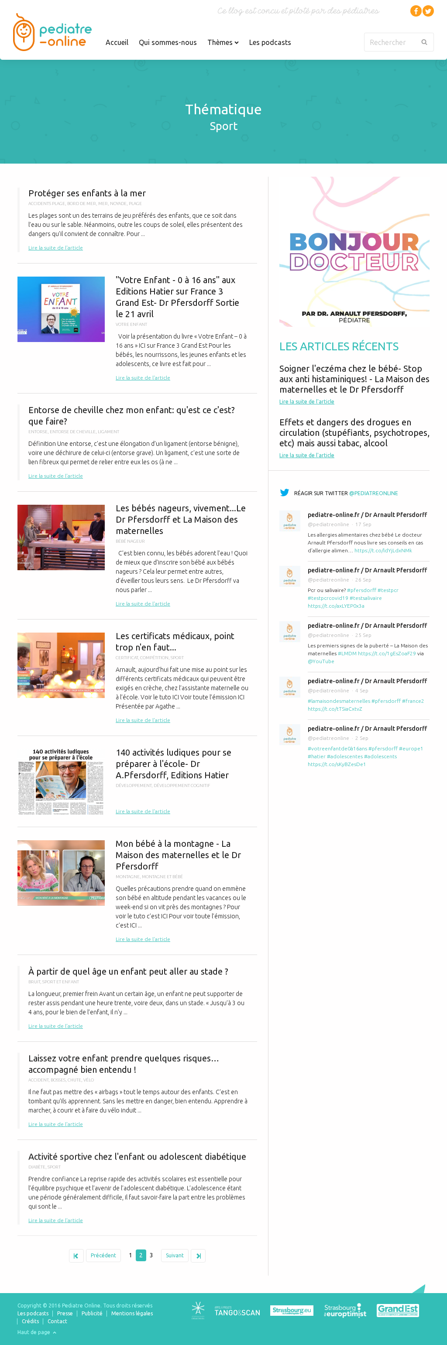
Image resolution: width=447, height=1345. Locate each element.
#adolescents (380, 756)
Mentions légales (132, 1313)
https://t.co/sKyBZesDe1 (337, 764)
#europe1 (411, 748)
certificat (127, 657)
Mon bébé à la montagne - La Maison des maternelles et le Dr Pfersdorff (137, 891)
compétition (154, 657)
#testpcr (388, 590)
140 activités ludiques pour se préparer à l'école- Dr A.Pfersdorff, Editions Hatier (137, 781)
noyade (118, 203)
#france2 (413, 701)
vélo (88, 1080)
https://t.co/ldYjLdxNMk (383, 550)
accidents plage (46, 203)
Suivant (175, 1255)
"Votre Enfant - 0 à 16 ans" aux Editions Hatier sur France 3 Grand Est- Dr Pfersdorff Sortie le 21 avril (137, 328)
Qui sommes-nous (168, 42)
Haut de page (34, 1332)
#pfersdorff (361, 590)
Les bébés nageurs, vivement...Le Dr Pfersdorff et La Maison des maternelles (137, 555)
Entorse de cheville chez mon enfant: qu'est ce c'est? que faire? (137, 442)
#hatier (317, 756)
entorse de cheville (73, 431)
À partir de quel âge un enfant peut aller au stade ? (137, 998)
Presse (65, 1313)
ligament (108, 431)
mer (103, 203)
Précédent (103, 1255)
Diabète (36, 1166)
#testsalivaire (366, 598)
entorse (38, 431)
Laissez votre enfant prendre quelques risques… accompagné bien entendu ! (137, 1091)
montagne (128, 876)
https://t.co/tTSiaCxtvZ (335, 709)
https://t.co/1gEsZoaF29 (387, 653)
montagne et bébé (162, 876)
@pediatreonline (373, 493)
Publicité (92, 1313)
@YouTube (321, 661)
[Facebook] (416, 11)
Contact (57, 1321)
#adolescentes (345, 756)
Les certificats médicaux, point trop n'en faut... (137, 677)
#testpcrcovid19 (328, 598)
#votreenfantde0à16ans (337, 748)
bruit (34, 981)
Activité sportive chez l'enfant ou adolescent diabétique (137, 1187)
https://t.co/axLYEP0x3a (336, 606)
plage (135, 203)
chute (74, 1080)
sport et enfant (60, 981)
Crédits (30, 1321)
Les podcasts (270, 42)
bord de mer (81, 203)
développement (133, 785)
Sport (177, 657)
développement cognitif (182, 785)
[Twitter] (428, 11)
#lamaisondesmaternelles (339, 701)
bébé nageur (130, 541)
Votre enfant (131, 324)
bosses (58, 1080)
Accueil (117, 42)
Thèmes (220, 42)
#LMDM (347, 653)
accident (38, 1080)
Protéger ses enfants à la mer (137, 220)
